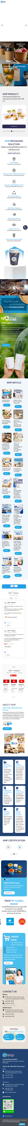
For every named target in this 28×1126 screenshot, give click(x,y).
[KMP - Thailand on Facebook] (14, 588)
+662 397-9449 (9, 1001)
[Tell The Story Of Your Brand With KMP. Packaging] (21, 681)
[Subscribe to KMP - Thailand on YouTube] (14, 675)
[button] (2, 24)
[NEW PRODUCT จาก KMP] (6, 681)
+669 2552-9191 (9, 1016)
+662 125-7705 (9, 1014)
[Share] (15, 586)
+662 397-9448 (9, 1003)
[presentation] (2, 114)
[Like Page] (12, 586)
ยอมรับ (22, 1124)
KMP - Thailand (13, 593)
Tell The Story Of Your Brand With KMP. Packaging (21, 684)
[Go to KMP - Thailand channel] (14, 666)
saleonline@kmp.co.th (10, 1092)
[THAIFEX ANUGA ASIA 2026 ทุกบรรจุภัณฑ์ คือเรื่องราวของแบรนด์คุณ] (14, 681)
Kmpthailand (8, 1116)
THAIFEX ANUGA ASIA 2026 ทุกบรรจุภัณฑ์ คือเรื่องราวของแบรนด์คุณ (14, 684)
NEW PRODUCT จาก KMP (6, 684)
